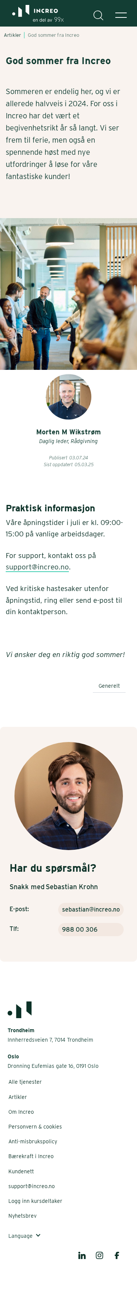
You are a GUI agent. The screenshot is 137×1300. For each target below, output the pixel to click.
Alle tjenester (25, 1082)
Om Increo (21, 1112)
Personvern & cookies (35, 1127)
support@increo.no (37, 567)
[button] (121, 15)
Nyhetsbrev (22, 1216)
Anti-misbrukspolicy (32, 1141)
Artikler (17, 1097)
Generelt (109, 686)
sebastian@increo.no (91, 909)
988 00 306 (79, 929)
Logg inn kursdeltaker (35, 1201)
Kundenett (21, 1171)
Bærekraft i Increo (31, 1156)
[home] (35, 17)
